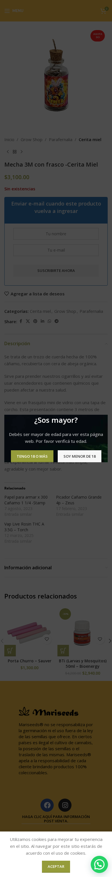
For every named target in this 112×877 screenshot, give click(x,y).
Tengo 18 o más (32, 456)
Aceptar (56, 866)
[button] (99, 864)
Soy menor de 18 (79, 456)
